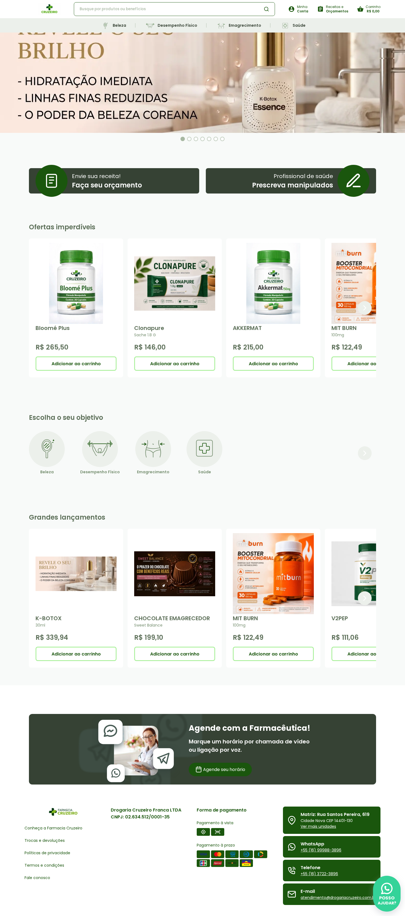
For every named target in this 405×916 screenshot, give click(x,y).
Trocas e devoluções (45, 840)
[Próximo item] (365, 308)
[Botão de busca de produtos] (266, 9)
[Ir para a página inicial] (49, 9)
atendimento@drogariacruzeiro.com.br (338, 897)
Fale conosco (37, 877)
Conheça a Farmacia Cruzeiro (53, 828)
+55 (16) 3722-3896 (319, 874)
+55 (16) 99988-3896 (321, 850)
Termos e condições (44, 865)
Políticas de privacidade (47, 853)
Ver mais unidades (318, 826)
